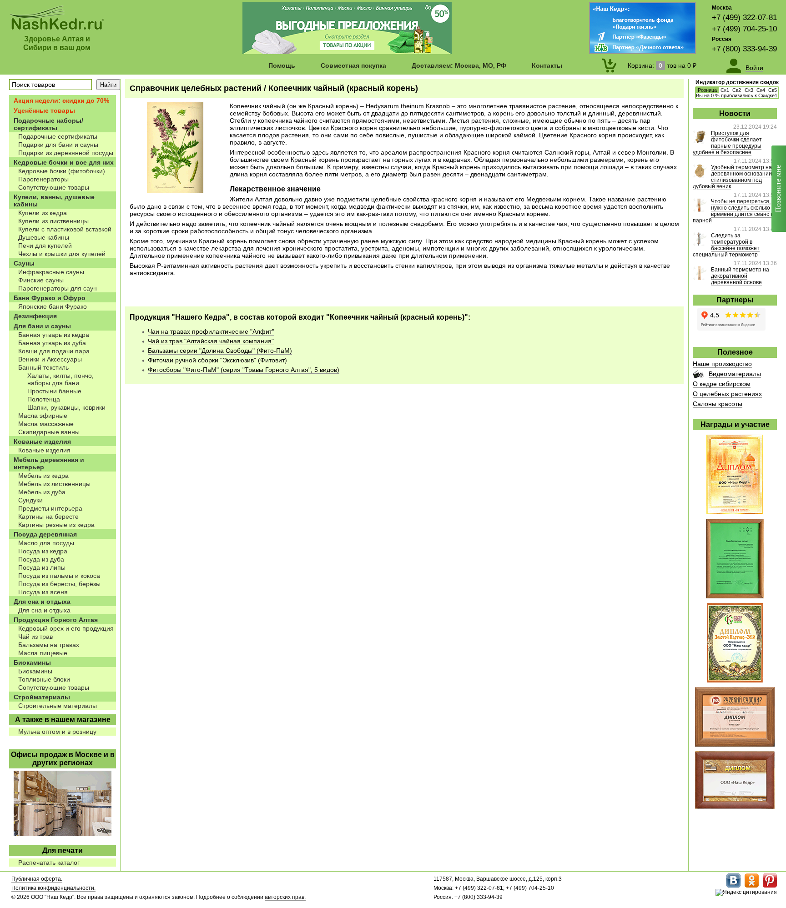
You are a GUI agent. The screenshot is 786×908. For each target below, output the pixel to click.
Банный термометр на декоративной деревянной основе (740, 276)
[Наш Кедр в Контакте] (733, 886)
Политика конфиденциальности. (53, 888)
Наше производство (722, 363)
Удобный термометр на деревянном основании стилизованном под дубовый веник (732, 177)
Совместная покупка (353, 65)
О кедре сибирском (722, 383)
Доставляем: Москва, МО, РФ (459, 65)
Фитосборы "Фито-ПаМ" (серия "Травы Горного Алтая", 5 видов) (243, 369)
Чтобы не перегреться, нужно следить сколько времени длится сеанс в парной (733, 211)
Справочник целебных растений (196, 88)
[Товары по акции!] (347, 51)
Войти (754, 67)
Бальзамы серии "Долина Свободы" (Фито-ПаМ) (220, 350)
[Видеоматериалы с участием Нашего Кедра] (698, 376)
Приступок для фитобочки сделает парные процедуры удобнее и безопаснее (727, 143)
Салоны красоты (717, 403)
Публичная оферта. (36, 879)
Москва (722, 8)
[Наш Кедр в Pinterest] (770, 886)
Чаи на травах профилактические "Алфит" (211, 331)
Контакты (547, 65)
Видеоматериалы (735, 373)
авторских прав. (285, 897)
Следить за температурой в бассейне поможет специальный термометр (726, 245)
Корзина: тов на (662, 65)
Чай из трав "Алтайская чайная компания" (211, 341)
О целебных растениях (727, 393)
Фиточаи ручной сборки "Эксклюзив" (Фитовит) (217, 360)
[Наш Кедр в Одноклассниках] (752, 886)
